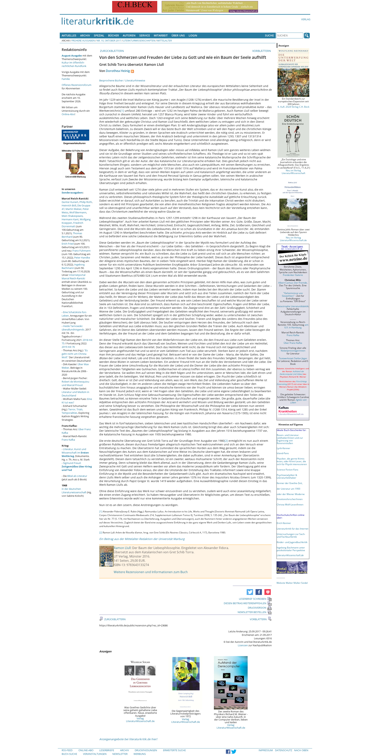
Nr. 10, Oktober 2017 (109, 40)
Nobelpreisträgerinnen (293, 350)
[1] (122, 110)
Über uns (178, 35)
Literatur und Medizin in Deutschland (75, 393)
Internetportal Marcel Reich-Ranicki (73, 276)
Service (144, 35)
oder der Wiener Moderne (291, 494)
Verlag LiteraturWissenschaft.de (140, 720)
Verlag (305, 19)
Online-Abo (68, 114)
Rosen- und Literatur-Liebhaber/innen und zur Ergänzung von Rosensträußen (290, 439)
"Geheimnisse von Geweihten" (292, 294)
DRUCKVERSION (257, 607)
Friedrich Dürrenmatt (72, 224)
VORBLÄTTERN (262, 51)
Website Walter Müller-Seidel (292, 582)
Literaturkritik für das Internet (292, 528)
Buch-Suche (69, 754)
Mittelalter (164, 40)
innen (300, 504)
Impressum (266, 750)
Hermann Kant (70, 219)
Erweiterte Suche (174, 750)
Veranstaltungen (95, 754)
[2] (226, 441)
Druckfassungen (146, 750)
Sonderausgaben (72, 192)
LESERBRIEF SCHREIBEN (252, 599)
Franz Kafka (68, 439)
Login (193, 35)
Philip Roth (85, 202)
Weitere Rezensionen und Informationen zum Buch (151, 572)
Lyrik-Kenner (283, 448)
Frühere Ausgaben (83, 40)
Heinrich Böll (69, 205)
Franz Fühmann (81, 250)
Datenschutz (283, 750)
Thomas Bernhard (72, 234)
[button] (250, 592)
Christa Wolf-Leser (287, 504)
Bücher (113, 35)
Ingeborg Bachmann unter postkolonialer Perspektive (291, 549)
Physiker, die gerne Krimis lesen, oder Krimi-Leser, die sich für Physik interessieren (292, 461)
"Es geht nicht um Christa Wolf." (75, 354)
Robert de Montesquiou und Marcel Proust (75, 383)
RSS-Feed (67, 750)
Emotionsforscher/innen (290, 499)
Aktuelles (69, 35)
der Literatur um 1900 (288, 488)
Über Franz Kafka (293, 342)
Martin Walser (74, 209)
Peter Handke (82, 257)
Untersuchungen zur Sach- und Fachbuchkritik (291, 535)
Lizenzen (243, 645)
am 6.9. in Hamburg (296, 326)
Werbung (140, 754)
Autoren (129, 35)
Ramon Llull (122, 548)
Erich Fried (68, 243)
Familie (66, 79)
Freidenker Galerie (293, 274)
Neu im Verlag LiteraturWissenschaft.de (293, 239)
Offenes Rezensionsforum (76, 85)
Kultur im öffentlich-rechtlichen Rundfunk (74, 64)
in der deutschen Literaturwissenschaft (74, 490)
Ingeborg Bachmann (73, 266)
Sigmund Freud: (77, 466)
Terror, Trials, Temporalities (72, 411)
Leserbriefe (106, 750)
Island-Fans (283, 453)
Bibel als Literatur (77, 476)
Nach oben (301, 750)
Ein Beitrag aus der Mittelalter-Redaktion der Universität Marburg (142, 539)
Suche (269, 35)
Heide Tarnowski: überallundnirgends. (73, 327)
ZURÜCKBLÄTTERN (111, 51)
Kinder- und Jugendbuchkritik (292, 542)
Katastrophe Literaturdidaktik (292, 306)
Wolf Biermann (77, 212)
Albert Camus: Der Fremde (292, 282)
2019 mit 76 (68, 347)
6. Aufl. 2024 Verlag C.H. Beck (293, 106)
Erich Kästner (284, 523)
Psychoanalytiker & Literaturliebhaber (287, 476)
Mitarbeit (161, 35)
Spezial (99, 35)
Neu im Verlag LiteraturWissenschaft (293, 172)
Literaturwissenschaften (139, 40)
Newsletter (120, 754)
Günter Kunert (70, 202)
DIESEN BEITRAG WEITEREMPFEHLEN (245, 603)
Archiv (85, 35)
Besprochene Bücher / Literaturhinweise (122, 80)
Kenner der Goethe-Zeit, (290, 483)
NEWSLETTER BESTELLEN (252, 612)
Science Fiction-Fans (287, 469)
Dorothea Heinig (118, 71)
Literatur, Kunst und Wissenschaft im (75, 452)
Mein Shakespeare (72, 216)
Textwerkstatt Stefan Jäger (293, 358)
